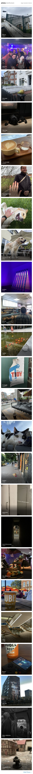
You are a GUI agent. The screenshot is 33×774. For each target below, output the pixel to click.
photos (3, 3)
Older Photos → (27, 772)
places (30, 3)
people (26, 3)
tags (22, 3)
